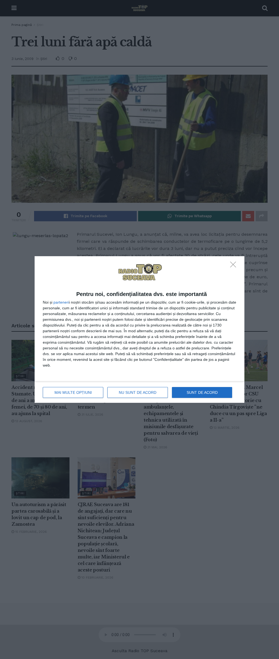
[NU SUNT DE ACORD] (234, 266)
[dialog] (139, 329)
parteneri (61, 302)
